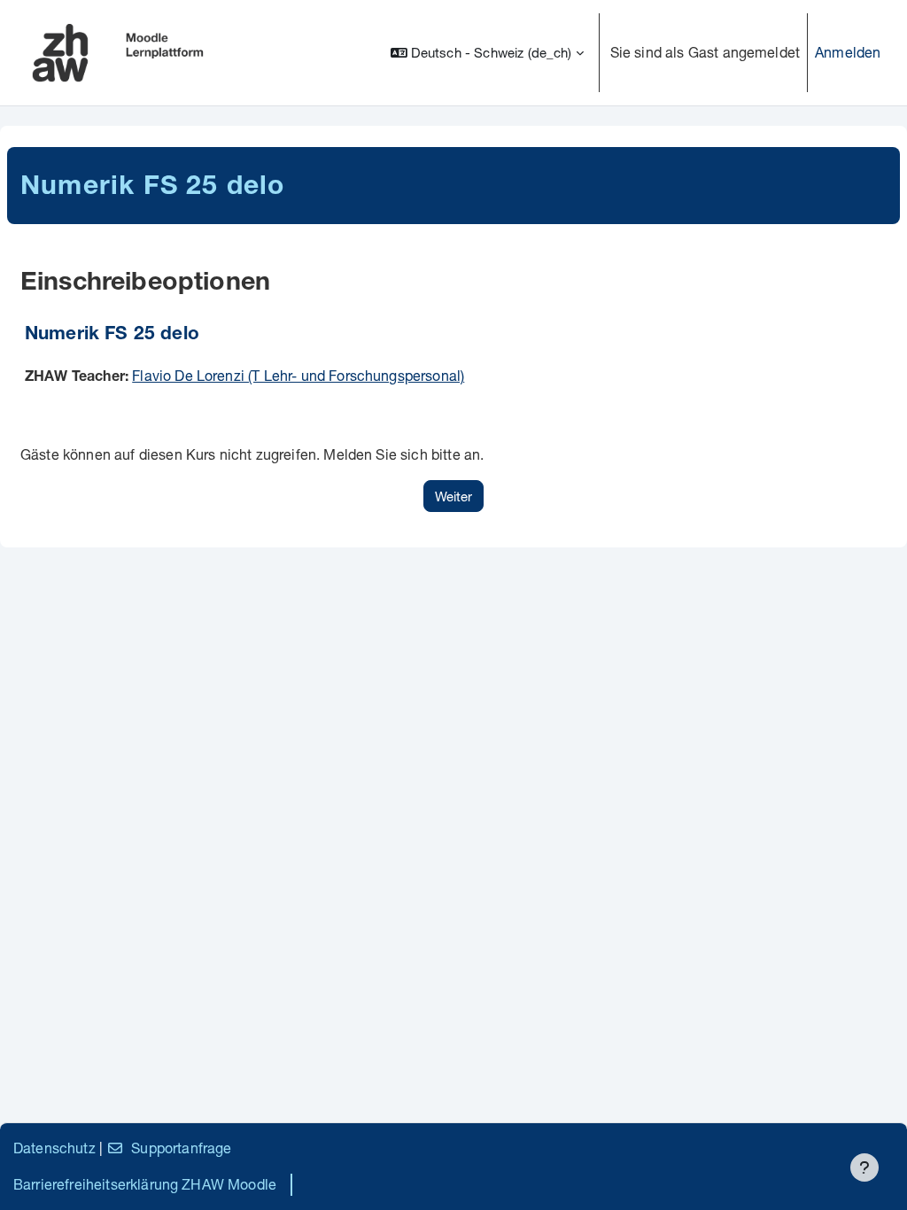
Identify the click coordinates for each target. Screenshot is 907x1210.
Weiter (453, 496)
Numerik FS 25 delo (112, 335)
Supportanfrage (181, 1147)
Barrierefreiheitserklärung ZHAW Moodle (144, 1183)
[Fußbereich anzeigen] (864, 1167)
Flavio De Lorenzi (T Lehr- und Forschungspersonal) (298, 375)
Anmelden (847, 51)
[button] (487, 52)
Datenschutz (54, 1147)
